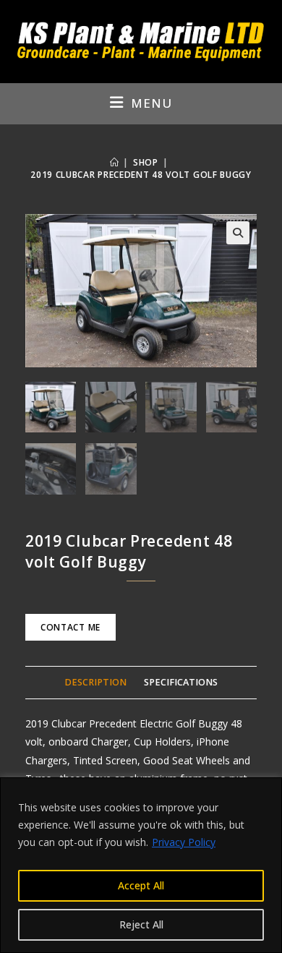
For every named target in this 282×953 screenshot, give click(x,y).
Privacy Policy (183, 842)
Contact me (70, 627)
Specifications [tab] (181, 682)
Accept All (141, 885)
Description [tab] (95, 682)
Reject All (141, 924)
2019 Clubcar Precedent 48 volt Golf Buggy (141, 174)
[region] (141, 865)
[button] (237, 232)
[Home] (114, 162)
